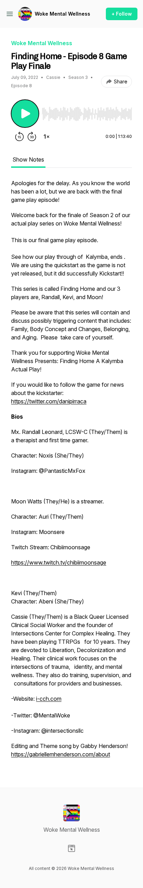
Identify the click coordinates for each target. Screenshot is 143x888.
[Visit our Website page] (71, 848)
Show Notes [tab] (28, 159)
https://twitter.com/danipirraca (48, 401)
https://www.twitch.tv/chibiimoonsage (58, 562)
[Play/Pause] (25, 114)
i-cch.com (48, 698)
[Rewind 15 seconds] (19, 136)
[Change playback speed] (46, 136)
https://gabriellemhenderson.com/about (60, 754)
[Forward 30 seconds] (32, 136)
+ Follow (121, 14)
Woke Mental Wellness (62, 14)
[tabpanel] (71, 472)
